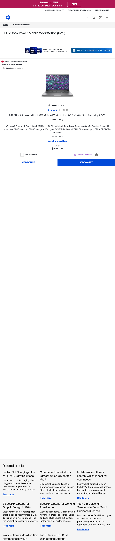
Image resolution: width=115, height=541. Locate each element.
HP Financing (102, 10)
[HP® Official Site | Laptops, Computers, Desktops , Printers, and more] (7, 17)
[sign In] (100, 17)
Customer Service (54, 10)
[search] (87, 17)
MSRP (57, 146)
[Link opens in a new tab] (91, 50)
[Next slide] (81, 85)
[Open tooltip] (96, 155)
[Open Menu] (107, 17)
